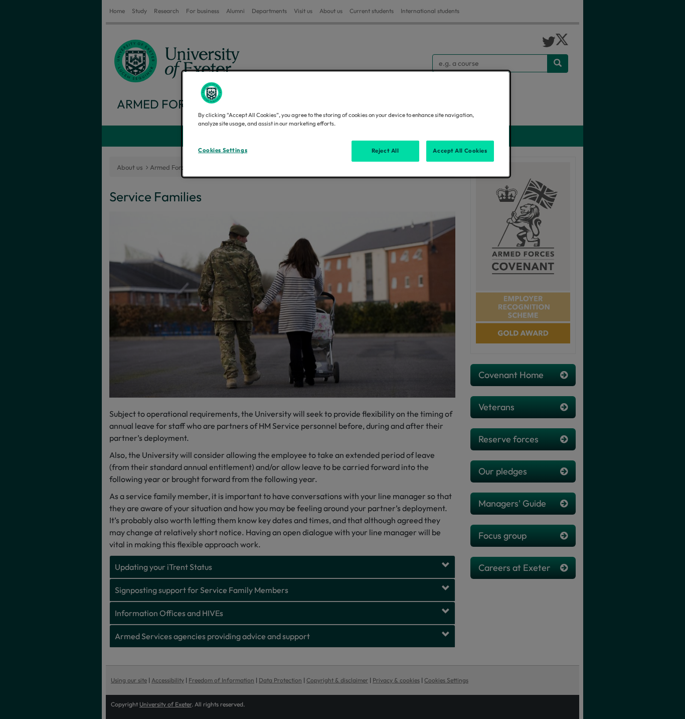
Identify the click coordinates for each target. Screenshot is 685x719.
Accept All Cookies (460, 150)
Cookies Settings (222, 150)
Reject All (385, 150)
